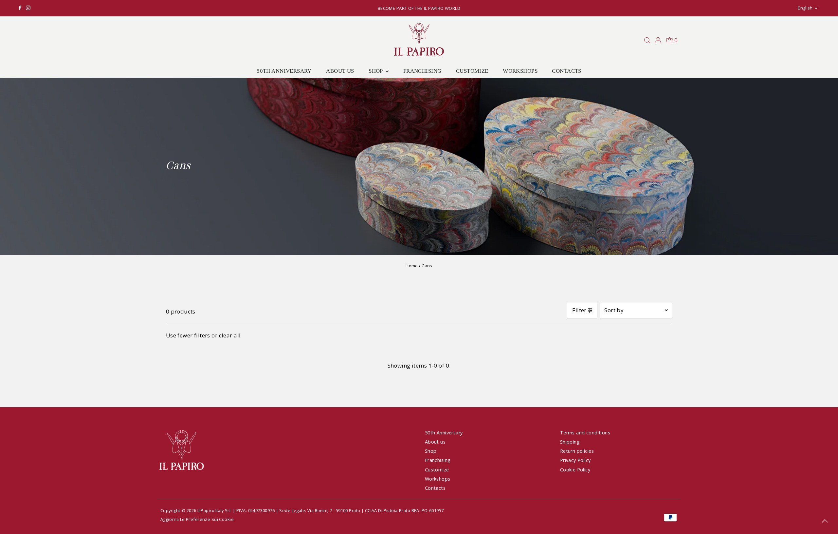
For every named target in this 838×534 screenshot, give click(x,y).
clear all (230, 335)
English (805, 8)
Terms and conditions (585, 432)
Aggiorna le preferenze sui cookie (197, 519)
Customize (472, 71)
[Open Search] (647, 40)
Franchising (422, 71)
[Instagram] (28, 8)
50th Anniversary (284, 71)
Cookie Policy (575, 470)
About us (340, 71)
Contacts (566, 71)
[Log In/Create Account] (658, 40)
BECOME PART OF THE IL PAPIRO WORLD (419, 8)
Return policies (577, 451)
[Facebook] (20, 8)
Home (412, 266)
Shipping (570, 442)
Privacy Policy (575, 460)
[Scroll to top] (824, 520)
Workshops (520, 71)
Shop (376, 71)
